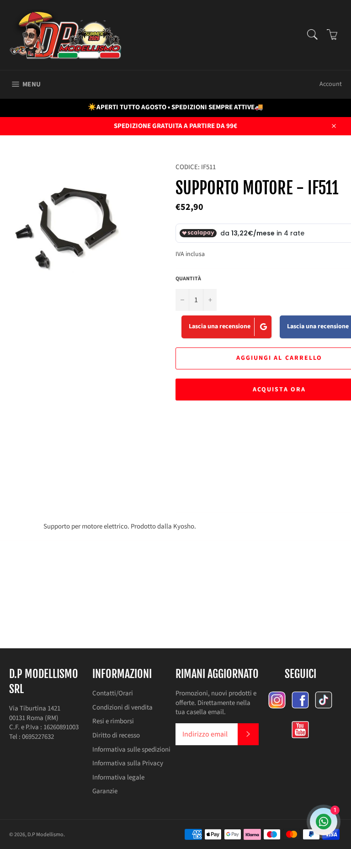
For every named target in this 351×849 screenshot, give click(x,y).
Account (330, 84)
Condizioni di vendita (122, 707)
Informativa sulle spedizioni (131, 749)
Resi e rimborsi (113, 721)
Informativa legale (118, 777)
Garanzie (104, 791)
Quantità (188, 279)
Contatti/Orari (112, 693)
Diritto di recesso (116, 735)
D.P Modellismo (45, 834)
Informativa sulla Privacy (127, 763)
